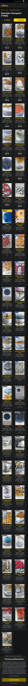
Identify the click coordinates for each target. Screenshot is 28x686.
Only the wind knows (20, 525)
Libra (20, 400)
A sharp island (7, 599)
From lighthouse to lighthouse (7, 501)
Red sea (7, 198)
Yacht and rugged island (20, 352)
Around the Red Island (19, 575)
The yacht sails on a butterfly (7, 376)
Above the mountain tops (7, 401)
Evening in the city (20, 376)
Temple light (7, 574)
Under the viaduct (20, 599)
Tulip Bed (7, 249)
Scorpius (7, 302)
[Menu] (25, 5)
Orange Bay (20, 92)
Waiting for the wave (20, 198)
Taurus (7, 426)
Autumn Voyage (7, 92)
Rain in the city (20, 500)
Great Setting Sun (20, 118)
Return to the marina (7, 623)
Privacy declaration (14, 676)
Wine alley (7, 647)
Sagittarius (7, 172)
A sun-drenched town (7, 277)
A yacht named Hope (20, 550)
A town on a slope (7, 525)
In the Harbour (7, 66)
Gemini (20, 426)
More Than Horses (20, 66)
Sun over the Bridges (19, 225)
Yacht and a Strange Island (20, 39)
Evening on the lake (20, 451)
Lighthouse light (7, 351)
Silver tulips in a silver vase (20, 277)
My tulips (19, 622)
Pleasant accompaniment (7, 476)
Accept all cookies (14, 680)
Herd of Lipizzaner (7, 451)
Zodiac (7, 224)
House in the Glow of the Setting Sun (7, 39)
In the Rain (7, 118)
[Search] (21, 5)
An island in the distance (7, 327)
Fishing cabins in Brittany (19, 476)
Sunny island (19, 172)
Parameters (21, 20)
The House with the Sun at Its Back (20, 250)
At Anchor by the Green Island (20, 145)
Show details (14, 683)
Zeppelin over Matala (7, 145)
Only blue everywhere (7, 550)
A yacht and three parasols (20, 302)
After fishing (19, 326)
